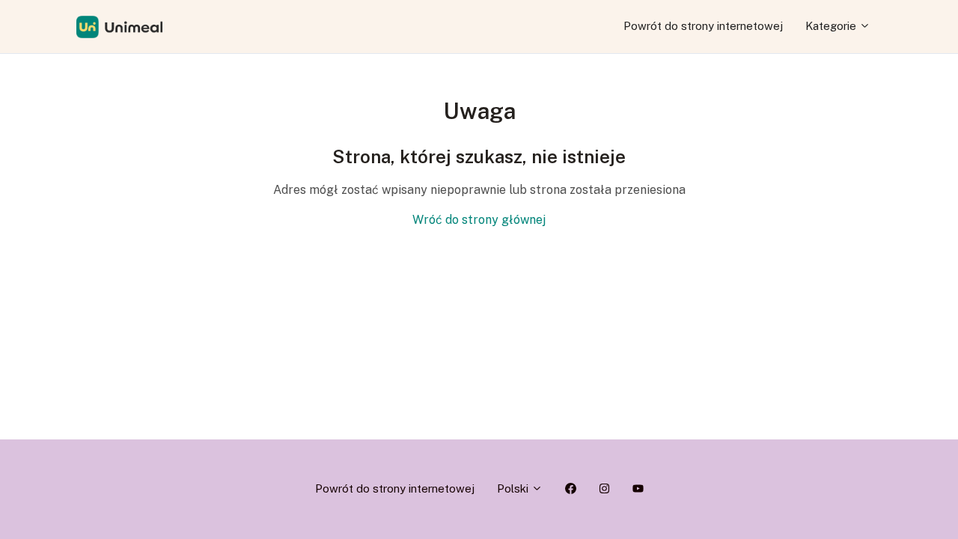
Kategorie (832, 25)
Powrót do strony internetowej (703, 25)
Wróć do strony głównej (479, 220)
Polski (514, 488)
